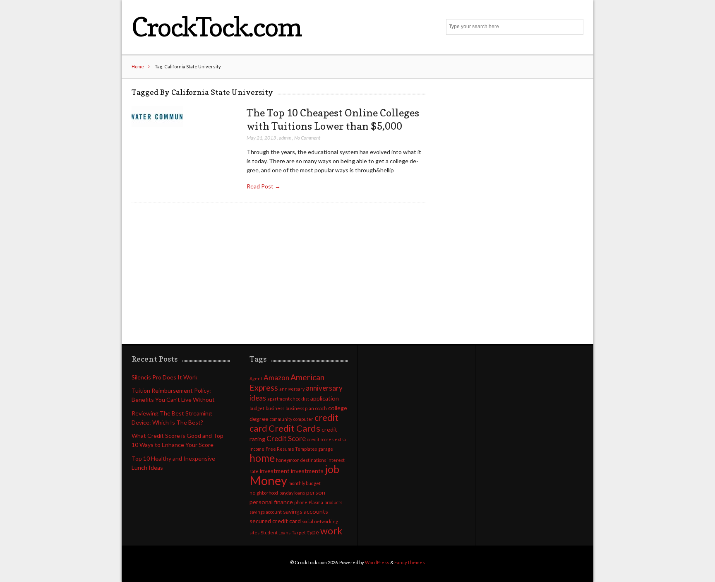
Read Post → (264, 186)
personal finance (271, 501)
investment (275, 470)
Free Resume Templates (291, 449)
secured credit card (275, 520)
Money (268, 480)
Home (138, 66)
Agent (256, 378)
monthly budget (304, 483)
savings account (266, 511)
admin (285, 138)
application (324, 398)
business (275, 408)
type (313, 532)
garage (325, 449)
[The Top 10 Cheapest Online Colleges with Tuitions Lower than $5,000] (157, 116)
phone (300, 502)
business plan (300, 408)
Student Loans (275, 532)
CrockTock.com (216, 27)
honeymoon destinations (301, 460)
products (333, 502)
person (315, 492)
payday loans (292, 492)
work (331, 530)
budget (257, 408)
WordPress (377, 562)
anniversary (292, 388)
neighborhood (264, 492)
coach (321, 408)
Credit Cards (294, 428)
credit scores (320, 439)
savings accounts (305, 511)
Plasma (316, 502)
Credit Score (286, 438)
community (281, 419)
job (332, 469)
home (262, 458)
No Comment (307, 138)
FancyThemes (409, 562)
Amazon (276, 377)
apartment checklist (288, 398)
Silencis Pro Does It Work (164, 377)
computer (303, 419)
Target (299, 532)
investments (307, 470)
